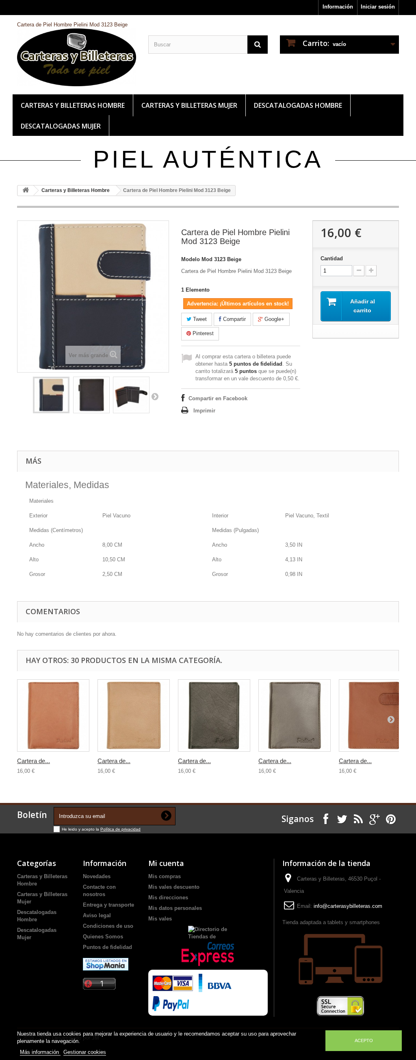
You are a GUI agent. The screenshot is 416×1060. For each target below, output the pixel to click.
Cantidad (332, 258)
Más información (40, 1052)
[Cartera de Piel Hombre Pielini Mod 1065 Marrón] (294, 715)
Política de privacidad (120, 829)
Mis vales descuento (173, 887)
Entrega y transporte (108, 905)
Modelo (190, 259)
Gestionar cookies (84, 1052)
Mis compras (164, 876)
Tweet (199, 319)
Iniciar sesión (378, 7)
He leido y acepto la (81, 829)
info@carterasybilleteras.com (348, 906)
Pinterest (202, 333)
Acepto (364, 1040)
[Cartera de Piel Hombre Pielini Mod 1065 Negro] (214, 715)
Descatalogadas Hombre (298, 105)
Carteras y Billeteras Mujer (189, 105)
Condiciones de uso (108, 926)
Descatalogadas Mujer (61, 126)
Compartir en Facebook (217, 398)
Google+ (273, 319)
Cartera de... (33, 760)
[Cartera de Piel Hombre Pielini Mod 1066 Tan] (375, 715)
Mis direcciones (168, 897)
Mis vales (160, 919)
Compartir (233, 319)
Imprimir (204, 411)
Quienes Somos (103, 936)
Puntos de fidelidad (107, 947)
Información (338, 7)
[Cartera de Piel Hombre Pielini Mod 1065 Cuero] (134, 715)
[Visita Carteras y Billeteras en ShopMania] (105, 964)
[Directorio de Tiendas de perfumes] (207, 932)
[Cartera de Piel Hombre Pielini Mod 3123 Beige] (51, 395)
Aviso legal (97, 915)
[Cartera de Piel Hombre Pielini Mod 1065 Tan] (53, 715)
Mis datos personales (175, 908)
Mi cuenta (166, 863)
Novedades (96, 876)
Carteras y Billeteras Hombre (73, 105)
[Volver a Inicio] (25, 190)
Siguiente (155, 396)
